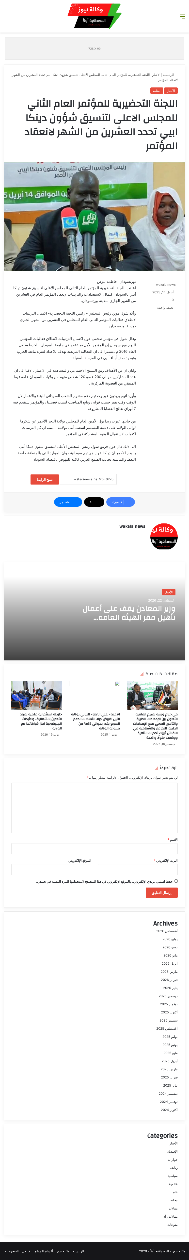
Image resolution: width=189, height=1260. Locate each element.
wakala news (166, 284)
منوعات (172, 1224)
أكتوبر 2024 (169, 1110)
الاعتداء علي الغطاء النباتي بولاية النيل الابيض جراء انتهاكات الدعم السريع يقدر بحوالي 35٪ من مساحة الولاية (95, 721)
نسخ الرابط (45, 479)
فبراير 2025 (169, 1077)
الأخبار (156, 75)
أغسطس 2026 (167, 931)
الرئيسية (169, 75)
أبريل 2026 (170, 963)
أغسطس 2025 (167, 1028)
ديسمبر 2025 (168, 996)
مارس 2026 (169, 972)
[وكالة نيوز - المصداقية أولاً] (94, 16)
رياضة (174, 1168)
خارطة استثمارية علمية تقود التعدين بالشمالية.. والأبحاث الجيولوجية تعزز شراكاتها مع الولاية (41, 721)
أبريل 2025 (170, 1061)
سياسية (173, 1176)
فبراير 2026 (169, 980)
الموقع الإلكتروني (79, 860)
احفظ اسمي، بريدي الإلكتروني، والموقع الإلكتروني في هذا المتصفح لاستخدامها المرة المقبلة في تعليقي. (104, 881)
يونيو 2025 (170, 1045)
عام (175, 1192)
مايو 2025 (170, 1053)
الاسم (173, 839)
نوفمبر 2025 (169, 1004)
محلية (156, 91)
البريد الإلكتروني (166, 860)
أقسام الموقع (44, 1251)
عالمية (173, 1184)
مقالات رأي (170, 1216)
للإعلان (27, 1251)
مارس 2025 (169, 1069)
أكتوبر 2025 (169, 1012)
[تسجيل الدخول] (6, 18)
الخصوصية (12, 1251)
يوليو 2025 (170, 1037)
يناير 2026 (170, 988)
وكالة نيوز (63, 1251)
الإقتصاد (172, 1151)
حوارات (173, 1159)
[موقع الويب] (142, 535)
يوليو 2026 (170, 939)
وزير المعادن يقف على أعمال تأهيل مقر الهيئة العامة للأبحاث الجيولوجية (129, 617)
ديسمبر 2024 (168, 1093)
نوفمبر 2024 (169, 1102)
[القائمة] (182, 18)
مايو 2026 (170, 955)
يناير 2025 (170, 1085)
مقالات (173, 1208)
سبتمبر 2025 (168, 1020)
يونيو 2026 (170, 947)
